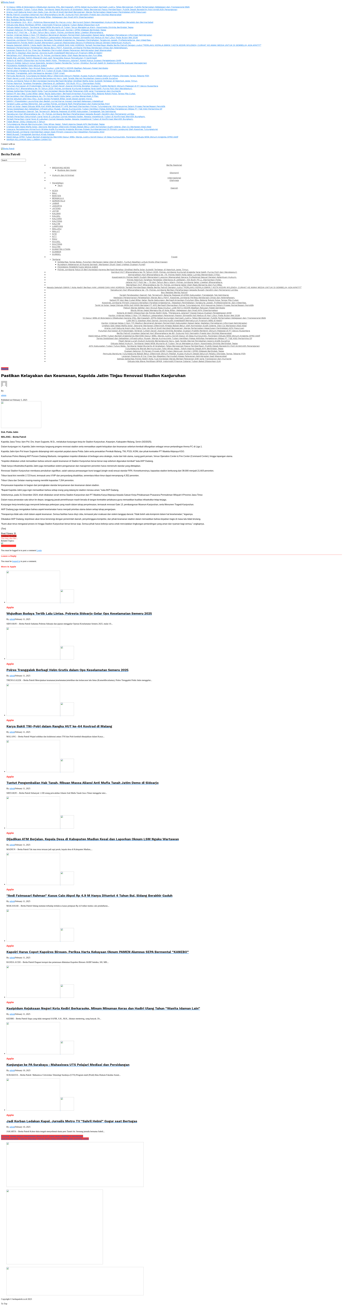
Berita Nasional (174, 165)
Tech (59, 185)
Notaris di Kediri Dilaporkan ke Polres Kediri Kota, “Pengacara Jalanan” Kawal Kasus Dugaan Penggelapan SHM (63, 60)
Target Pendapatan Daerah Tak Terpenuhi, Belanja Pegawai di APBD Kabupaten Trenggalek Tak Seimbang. (61, 111)
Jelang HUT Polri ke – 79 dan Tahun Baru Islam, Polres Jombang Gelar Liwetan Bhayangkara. (54, 32)
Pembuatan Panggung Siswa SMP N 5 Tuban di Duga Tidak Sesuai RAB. (43, 70)
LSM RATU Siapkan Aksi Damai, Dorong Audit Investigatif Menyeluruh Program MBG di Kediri (54, 53)
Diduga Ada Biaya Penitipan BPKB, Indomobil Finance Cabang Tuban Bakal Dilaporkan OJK (53, 24)
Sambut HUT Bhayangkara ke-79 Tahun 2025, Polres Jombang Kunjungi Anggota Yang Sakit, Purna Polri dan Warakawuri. (69, 88)
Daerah (174, 188)
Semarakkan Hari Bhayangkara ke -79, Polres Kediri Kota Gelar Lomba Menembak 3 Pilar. (52, 96)
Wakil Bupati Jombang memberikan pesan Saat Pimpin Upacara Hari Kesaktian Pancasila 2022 (55, 132)
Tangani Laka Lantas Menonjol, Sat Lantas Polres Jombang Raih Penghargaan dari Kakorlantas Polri (58, 103)
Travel (174, 257)
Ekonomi (174, 172)
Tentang (56, 259)
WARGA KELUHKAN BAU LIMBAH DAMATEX (29, 139)
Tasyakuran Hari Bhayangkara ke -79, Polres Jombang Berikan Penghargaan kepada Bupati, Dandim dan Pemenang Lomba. (70, 114)
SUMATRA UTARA (61, 249)
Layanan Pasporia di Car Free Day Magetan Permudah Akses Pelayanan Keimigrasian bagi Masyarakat (58, 50)
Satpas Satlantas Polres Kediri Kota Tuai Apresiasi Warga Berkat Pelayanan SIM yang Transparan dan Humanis (63, 91)
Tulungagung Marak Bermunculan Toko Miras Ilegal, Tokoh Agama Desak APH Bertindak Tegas (55, 124)
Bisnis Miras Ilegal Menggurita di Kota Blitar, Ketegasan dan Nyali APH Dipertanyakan (50, 17)
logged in (16, 561)
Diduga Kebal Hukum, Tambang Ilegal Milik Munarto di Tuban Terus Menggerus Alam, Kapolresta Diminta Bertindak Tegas (69, 27)
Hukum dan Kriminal (63, 175)
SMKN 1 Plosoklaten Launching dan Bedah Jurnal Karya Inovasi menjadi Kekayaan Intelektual (54, 101)
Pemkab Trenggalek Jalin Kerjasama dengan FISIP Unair (35, 73)
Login (39, 550)
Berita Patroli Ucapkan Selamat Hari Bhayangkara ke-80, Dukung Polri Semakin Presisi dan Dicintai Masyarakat (63, 14)
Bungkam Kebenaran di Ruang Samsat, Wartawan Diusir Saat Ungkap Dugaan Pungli (101, 264)
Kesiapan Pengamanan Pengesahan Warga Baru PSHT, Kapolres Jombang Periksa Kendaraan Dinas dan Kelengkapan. (67, 47)
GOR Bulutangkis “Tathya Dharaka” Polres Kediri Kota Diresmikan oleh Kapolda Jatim (45, 1138)
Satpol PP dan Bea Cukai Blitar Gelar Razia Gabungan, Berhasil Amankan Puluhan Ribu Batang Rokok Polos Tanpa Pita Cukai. (71, 93)
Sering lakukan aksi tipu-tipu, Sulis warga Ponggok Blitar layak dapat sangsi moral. (49, 98)
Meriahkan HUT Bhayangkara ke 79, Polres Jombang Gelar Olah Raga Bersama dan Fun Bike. (54, 55)
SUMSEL (56, 254)
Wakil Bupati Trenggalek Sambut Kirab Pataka (30, 134)
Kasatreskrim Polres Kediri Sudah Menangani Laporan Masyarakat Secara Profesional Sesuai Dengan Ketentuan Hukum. (68, 42)
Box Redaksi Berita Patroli (19, 19)
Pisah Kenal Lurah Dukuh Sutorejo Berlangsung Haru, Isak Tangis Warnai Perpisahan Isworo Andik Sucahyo (62, 78)
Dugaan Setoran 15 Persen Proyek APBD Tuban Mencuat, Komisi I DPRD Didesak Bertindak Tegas (56, 30)
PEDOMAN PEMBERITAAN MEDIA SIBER (26, 65)
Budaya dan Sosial (66, 170)
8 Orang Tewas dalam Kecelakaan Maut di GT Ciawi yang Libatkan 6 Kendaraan (42, 1136)
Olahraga (174, 180)
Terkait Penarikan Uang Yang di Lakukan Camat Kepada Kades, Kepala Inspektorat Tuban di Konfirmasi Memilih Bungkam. (69, 119)
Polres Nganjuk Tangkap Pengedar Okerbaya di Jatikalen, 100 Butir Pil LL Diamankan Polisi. (53, 83)
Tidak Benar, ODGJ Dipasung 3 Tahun (25, 121)
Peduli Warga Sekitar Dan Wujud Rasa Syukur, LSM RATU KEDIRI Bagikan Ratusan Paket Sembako (57, 68)
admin (3, 395)
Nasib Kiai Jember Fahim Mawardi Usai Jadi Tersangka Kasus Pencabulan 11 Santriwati (51, 58)
